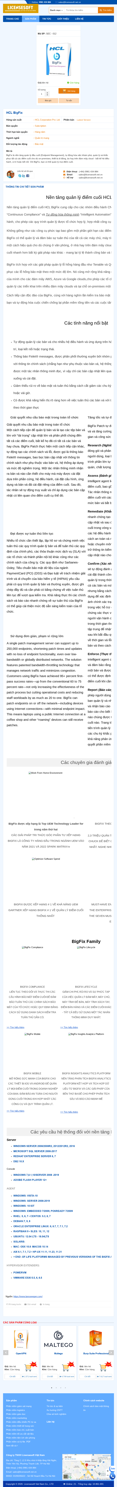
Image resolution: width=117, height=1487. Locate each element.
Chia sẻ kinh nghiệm (56, 1414)
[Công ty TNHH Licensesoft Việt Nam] (86, 1467)
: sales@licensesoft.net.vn (90, 174)
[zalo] (24, 175)
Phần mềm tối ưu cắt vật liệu (20, 1434)
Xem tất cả (11, 1445)
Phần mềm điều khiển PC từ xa (21, 1422)
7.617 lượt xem (105, 1377)
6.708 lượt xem (67, 1377)
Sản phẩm (30, 19)
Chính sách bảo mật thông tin (96, 1408)
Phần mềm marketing (16, 1418)
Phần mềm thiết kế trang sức (20, 1426)
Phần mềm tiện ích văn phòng (20, 1437)
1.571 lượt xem (30, 1377)
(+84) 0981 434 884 (26, 1468)
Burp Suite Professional (96, 1353)
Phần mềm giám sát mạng (19, 1406)
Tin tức (46, 19)
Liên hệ (79, 19)
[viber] (28, 175)
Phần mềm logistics (15, 1410)
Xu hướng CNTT (55, 1410)
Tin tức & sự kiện (55, 1406)
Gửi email (31, 1304)
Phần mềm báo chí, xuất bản (20, 1430)
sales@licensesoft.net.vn (25, 1472)
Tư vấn (69, 100)
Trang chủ (12, 19)
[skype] (20, 175)
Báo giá (48, 100)
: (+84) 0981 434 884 (88, 171)
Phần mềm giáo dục (15, 1414)
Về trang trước (14, 1304)
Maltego (58, 1353)
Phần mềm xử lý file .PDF (18, 1441)
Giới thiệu (63, 19)
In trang (46, 1304)
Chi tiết (12, 1377)
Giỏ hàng (71, 91)
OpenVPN (21, 1353)
